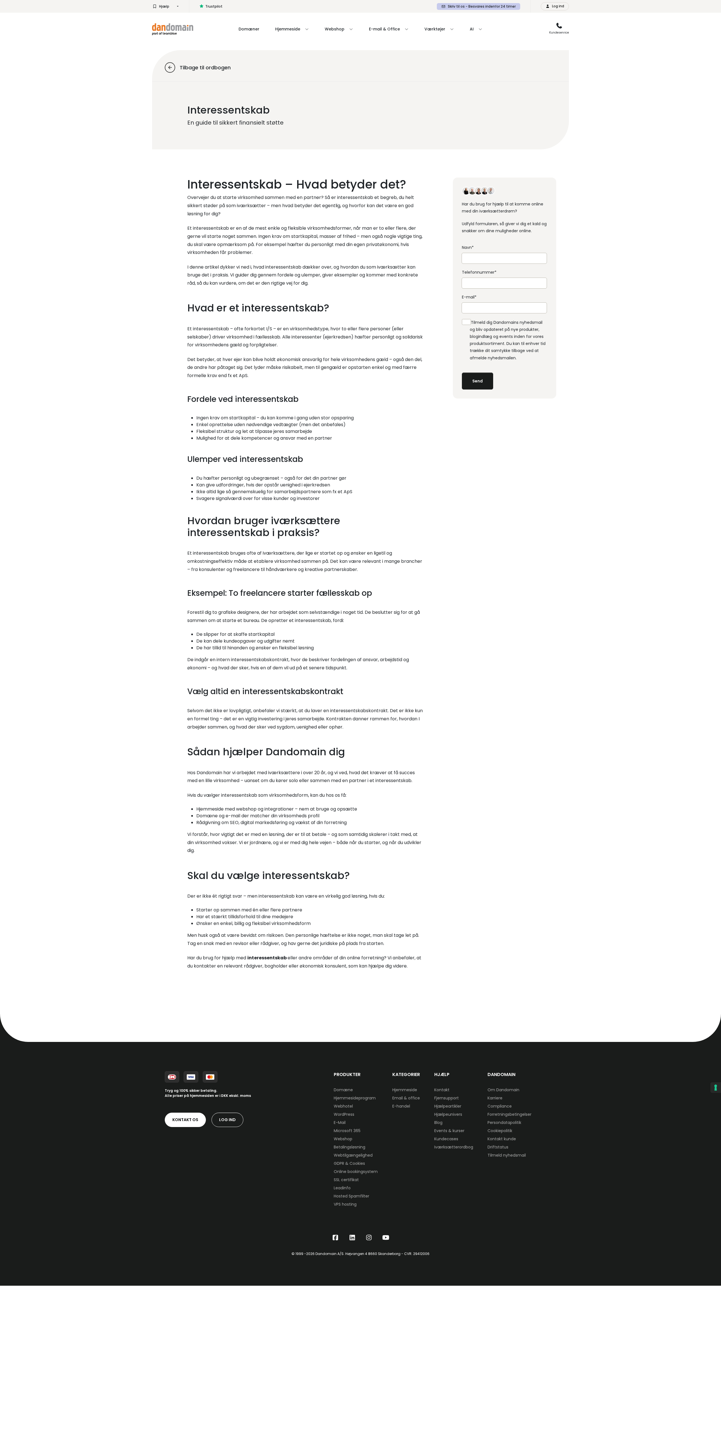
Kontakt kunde (502, 1139)
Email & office (406, 1098)
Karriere (495, 1098)
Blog (438, 1122)
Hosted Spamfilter (351, 1196)
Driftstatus (498, 1147)
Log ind (227, 1120)
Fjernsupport (446, 1098)
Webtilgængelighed (353, 1155)
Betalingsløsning (349, 1147)
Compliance (500, 1106)
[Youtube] (385, 1237)
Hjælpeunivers (448, 1114)
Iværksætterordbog (453, 1147)
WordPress (344, 1114)
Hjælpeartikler (447, 1106)
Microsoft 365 (347, 1131)
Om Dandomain (503, 1090)
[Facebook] (335, 1237)
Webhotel (343, 1106)
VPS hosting (345, 1204)
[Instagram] (368, 1237)
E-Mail (340, 1122)
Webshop (343, 1139)
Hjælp (164, 6)
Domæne (343, 1090)
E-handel (401, 1106)
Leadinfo (342, 1188)
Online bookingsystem (356, 1171)
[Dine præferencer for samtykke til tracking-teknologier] (715, 1087)
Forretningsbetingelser (509, 1114)
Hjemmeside (404, 1090)
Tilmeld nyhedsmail (507, 1155)
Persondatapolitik (504, 1122)
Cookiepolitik (500, 1131)
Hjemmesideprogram (355, 1098)
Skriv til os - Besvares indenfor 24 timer (482, 6)
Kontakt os (185, 1120)
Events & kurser (449, 1131)
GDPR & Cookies (349, 1163)
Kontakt (441, 1090)
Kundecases (446, 1139)
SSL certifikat (346, 1180)
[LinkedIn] (352, 1237)
